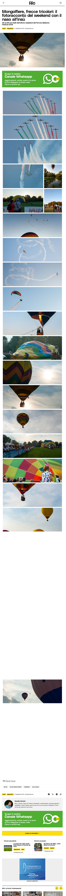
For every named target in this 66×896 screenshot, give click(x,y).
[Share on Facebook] (49, 794)
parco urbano (35, 786)
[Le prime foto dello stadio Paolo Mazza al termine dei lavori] (17, 846)
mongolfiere (27, 786)
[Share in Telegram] (56, 794)
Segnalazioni (10, 28)
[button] (4, 3)
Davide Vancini (10, 781)
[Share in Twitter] (52, 794)
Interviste (46, 848)
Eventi (4, 28)
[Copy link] (60, 794)
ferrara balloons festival (15, 786)
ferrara (5, 786)
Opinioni (52, 848)
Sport (23, 849)
